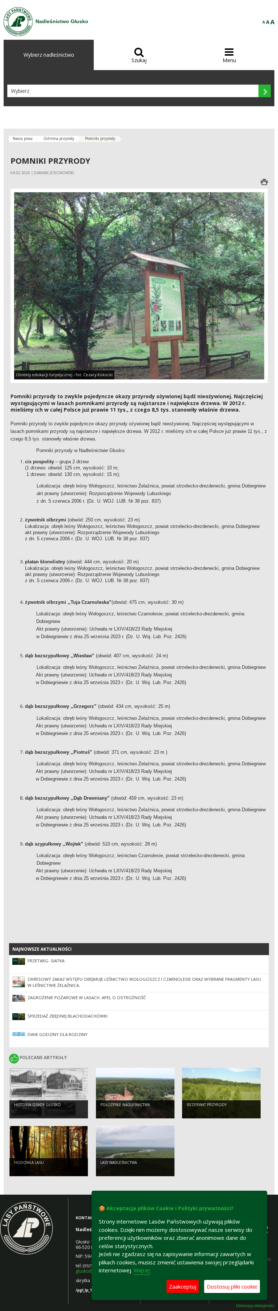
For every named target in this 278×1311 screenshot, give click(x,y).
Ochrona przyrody (58, 138)
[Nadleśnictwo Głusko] (18, 21)
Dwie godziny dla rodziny (58, 1034)
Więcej (142, 1270)
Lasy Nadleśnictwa (118, 1162)
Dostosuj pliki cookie (232, 1286)
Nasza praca (23, 138)
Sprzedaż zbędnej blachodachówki (68, 1016)
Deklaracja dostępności (255, 1306)
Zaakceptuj (182, 1286)
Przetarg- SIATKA (46, 960)
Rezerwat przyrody (207, 1104)
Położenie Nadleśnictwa (125, 1104)
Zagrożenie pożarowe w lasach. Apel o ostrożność (87, 997)
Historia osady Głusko (37, 1104)
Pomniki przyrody (100, 138)
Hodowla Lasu (29, 1162)
